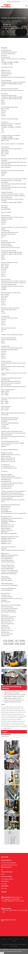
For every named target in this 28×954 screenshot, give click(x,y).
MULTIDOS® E (4, 523)
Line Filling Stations (6, 558)
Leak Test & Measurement (8, 610)
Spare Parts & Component (8, 547)
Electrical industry (6, 279)
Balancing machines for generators (10, 381)
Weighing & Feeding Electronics (10, 537)
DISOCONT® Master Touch (8, 538)
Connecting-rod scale (7, 67)
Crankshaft (4, 421)
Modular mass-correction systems (10, 247)
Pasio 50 (3, 115)
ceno (2, 130)
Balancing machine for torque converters (12, 90)
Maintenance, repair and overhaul (10, 308)
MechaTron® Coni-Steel (7, 527)
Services (23, 939)
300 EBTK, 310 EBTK (6, 125)
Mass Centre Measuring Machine (10, 423)
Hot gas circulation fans (7, 624)
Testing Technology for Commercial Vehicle (13, 491)
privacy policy (18, 951)
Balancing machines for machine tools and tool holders (14, 228)
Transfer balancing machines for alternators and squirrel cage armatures (13, 283)
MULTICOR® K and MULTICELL (9, 533)
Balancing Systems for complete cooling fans (13, 281)
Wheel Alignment (6, 479)
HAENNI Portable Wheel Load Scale (10, 454)
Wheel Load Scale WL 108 (8, 461)
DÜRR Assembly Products (8, 476)
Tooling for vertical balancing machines (12, 334)
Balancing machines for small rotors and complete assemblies (12, 218)
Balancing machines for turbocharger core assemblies (12, 171)
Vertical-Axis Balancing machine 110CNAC (12, 443)
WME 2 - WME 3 (5, 370)
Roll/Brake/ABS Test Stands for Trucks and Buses (12, 500)
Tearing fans (4, 625)
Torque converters (6, 80)
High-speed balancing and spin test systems (13, 386)
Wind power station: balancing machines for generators (13, 399)
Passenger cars (5, 595)
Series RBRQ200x (5, 209)
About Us (10, 939)
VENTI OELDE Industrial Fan (8, 617)
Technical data (4, 736)
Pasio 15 (3, 112)
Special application (6, 488)
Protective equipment (7, 246)
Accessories (4, 241)
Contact (14, 941)
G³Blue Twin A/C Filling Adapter (9, 585)
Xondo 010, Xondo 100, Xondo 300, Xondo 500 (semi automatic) (13, 188)
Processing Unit (5, 464)
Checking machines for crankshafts (10, 135)
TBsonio (3, 174)
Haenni (3, 874)
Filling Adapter (5, 577)
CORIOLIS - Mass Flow (7, 530)
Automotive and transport (8, 54)
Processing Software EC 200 (9, 468)
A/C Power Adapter (6, 578)
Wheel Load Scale (6, 456)
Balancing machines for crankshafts (11, 124)
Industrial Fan (5, 615)
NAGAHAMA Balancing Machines (10, 418)
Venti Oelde (4, 888)
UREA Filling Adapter (6, 580)
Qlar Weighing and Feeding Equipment (11, 518)
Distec (3, 85)
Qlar (2, 870)
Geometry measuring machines (9, 89)
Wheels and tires (5, 70)
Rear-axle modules (6, 212)
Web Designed (21, 944)
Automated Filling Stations (8, 588)
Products (8, 21)
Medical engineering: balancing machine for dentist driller (13, 414)
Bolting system (5, 508)
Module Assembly (6, 506)
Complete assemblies (7, 192)
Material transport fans (7, 620)
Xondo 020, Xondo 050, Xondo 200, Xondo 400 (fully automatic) (13, 163)
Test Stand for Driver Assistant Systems (12, 483)
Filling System (5, 553)
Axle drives (4, 55)
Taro (2, 237)
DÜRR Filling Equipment (7, 557)
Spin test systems (6, 385)
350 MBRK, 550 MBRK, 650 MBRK (10, 139)
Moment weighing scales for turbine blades (13, 366)
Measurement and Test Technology (10, 605)
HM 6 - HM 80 (4, 267)
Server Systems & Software (8, 612)
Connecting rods (5, 57)
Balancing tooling (6, 244)
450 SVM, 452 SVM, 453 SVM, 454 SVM (11, 99)
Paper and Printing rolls (7, 390)
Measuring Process (6, 516)
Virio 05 (3, 104)
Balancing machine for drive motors (11, 293)
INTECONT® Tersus (6, 542)
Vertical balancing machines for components (13, 82)
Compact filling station (7, 568)
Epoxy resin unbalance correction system (12, 199)
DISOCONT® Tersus (6, 540)
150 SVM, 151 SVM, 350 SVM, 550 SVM (11, 84)
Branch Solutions (5, 593)
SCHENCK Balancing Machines (8, 863)
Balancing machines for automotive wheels (13, 77)
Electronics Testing (6, 486)
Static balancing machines (8, 234)
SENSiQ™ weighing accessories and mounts (13, 550)
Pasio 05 (3, 110)
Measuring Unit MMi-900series (9, 450)
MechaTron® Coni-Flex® (7, 525)
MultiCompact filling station (8, 574)
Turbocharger (5, 425)
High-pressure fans (6, 622)
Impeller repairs (5, 635)
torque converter (5, 445)
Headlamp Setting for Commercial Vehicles (12, 495)
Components (4, 93)
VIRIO (2, 102)
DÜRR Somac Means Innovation (9, 555)
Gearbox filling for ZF (7, 590)
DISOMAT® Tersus (6, 543)
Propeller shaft (5, 428)
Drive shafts (4, 206)
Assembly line (5, 75)
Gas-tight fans (5, 632)
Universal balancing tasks (8, 242)
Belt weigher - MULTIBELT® (8, 521)
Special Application (6, 511)
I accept (2, 953)
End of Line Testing (6, 474)
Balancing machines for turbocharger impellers (14, 179)
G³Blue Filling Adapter (7, 583)
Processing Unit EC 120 (7, 466)
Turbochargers (5, 147)
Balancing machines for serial (9, 419)
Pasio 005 (3, 220)
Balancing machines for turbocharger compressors (11, 181)
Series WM (4, 368)
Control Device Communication (9, 608)
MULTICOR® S (4, 532)
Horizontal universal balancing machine (11, 431)
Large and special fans (7, 618)
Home (2, 21)
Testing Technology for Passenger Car (11, 478)
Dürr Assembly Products (7, 879)
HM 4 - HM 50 (4, 154)
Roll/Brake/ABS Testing (7, 485)
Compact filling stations (7, 565)
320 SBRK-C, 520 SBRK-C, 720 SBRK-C (11, 127)
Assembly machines (6, 74)
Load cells (3, 548)
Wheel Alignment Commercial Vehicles (11, 493)
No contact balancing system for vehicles (12, 194)
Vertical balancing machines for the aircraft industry (13, 364)
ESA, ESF (3, 236)
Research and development (8, 338)
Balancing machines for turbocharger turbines (13, 159)
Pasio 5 (3, 114)
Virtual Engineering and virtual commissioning (13, 513)
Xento (2, 175)
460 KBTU (3, 289)
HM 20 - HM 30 (5, 109)
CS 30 (2, 132)
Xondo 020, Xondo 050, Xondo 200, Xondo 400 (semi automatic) (13, 166)
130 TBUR (3, 201)
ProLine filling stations (7, 560)
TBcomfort (4, 160)
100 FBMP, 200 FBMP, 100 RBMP (10, 62)
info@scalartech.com (10, 920)
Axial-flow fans (5, 627)
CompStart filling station (8, 567)
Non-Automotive (5, 602)
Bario (2, 129)
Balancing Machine (16, 21)
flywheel (3, 446)
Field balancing (5, 230)
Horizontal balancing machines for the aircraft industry (13, 374)
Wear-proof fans (5, 629)
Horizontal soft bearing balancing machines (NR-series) (13, 437)
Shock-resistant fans (7, 634)
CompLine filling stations (8, 562)
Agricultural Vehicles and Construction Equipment (11, 599)
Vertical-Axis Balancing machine (10, 441)
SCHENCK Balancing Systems (10, 23)
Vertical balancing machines (9, 26)
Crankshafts (4, 122)
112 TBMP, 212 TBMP (7, 64)
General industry (7, 24)
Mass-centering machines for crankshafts (12, 144)
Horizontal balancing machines (9, 107)
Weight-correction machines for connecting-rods (13, 59)
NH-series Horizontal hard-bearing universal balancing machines (13, 434)
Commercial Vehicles (6, 597)
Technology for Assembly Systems (10, 505)
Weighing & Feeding (6, 520)
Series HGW (4, 207)
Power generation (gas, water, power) (11, 378)
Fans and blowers (6, 406)
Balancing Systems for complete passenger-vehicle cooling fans (13, 196)
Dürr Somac (4, 884)
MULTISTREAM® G (6, 528)
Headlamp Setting (6, 481)
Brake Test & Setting (7, 607)
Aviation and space (6, 361)
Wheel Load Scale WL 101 (8, 458)
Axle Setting (4, 510)
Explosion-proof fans (7, 630)
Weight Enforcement (7, 453)
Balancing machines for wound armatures (12, 286)
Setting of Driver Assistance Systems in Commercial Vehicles (12, 497)
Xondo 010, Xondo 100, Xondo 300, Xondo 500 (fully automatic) (13, 184)
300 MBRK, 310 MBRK (7, 137)
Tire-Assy (3, 426)
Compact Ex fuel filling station (9, 570)
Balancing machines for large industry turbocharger (11, 149)
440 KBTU (3, 288)
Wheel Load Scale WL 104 (8, 460)
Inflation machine (6, 72)
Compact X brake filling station (9, 572)
